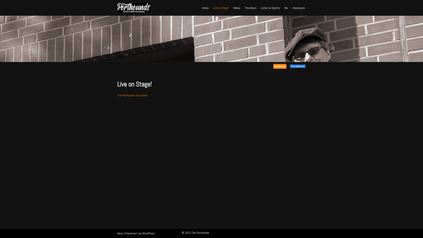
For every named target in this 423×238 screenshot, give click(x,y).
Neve (120, 233)
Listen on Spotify (270, 8)
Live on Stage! (221, 8)
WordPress (149, 233)
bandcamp (280, 66)
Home (205, 8)
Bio (286, 8)
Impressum (299, 8)
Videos (236, 8)
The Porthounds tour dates (132, 95)
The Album (250, 8)
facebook (297, 66)
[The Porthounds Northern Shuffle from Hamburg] (133, 8)
